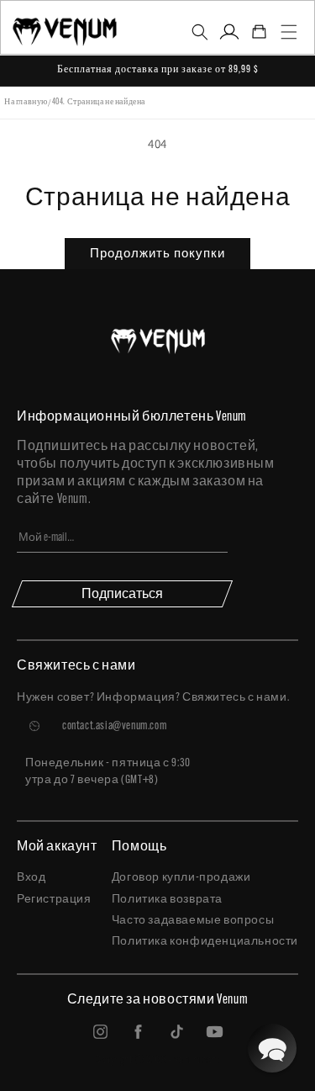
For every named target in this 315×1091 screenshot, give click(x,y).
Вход (31, 877)
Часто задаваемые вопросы (193, 920)
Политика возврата (167, 899)
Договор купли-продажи (181, 877)
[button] (200, 31)
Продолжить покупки (157, 253)
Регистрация (54, 899)
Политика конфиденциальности (205, 941)
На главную (26, 102)
